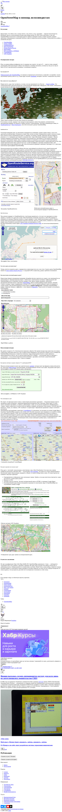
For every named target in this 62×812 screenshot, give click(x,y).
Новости (6, 773)
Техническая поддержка (16, 809)
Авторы (6, 777)
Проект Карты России (10, 48)
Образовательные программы (12, 801)
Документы (7, 789)
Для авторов (7, 786)
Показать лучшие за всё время (8, 759)
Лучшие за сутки (5, 756)
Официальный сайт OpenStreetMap (10, 75)
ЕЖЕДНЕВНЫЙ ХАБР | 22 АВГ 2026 (11, 668)
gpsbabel (32, 366)
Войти (5, 765)
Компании (7, 776)
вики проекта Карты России (14, 270)
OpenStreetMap (8, 42)
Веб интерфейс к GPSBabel (11, 51)
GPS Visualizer (8, 53)
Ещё (5, 749)
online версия (12, 367)
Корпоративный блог (10, 797)
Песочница (7, 779)
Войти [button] (2, 10)
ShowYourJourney (8, 46)
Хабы (5, 774)
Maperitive (35, 287)
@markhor (13, 620)
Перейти (3, 664)
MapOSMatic (7, 49)
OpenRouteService (9, 45)
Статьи (6, 772)
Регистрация (7, 766)
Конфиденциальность (10, 791)
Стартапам (7, 803)
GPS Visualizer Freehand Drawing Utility (30, 223)
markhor (3, 13)
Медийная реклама (9, 798)
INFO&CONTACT (28, 160)
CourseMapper (7, 52)
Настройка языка (5, 809)
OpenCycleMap (8, 43)
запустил (41, 681)
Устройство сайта (8, 784)
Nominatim (33, 76)
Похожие (13, 756)
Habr (9, 810)
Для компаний (8, 787)
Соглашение (7, 790)
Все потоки (6, 1)
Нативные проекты (9, 800)
